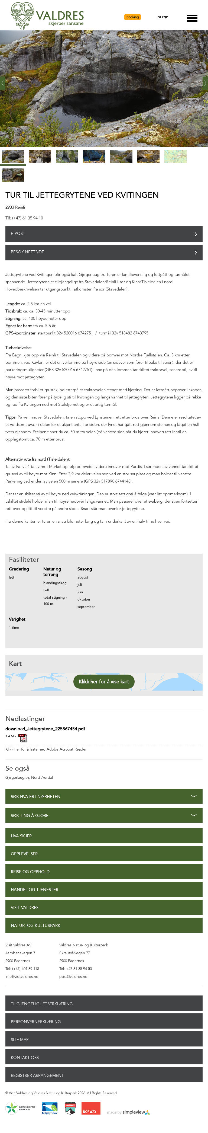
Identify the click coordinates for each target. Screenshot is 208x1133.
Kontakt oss (25, 1057)
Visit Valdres (24, 908)
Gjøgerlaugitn (17, 778)
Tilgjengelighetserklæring (42, 1003)
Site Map (20, 1039)
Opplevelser (24, 854)
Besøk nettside (27, 252)
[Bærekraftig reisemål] (20, 1108)
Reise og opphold (30, 872)
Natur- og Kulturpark (35, 926)
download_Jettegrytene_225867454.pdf (45, 729)
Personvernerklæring (36, 1021)
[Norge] (91, 1108)
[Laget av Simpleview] (128, 1112)
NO (160, 17)
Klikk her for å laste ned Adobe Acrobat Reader (46, 749)
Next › (205, 81)
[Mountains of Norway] (70, 1108)
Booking (132, 17)
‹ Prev (2, 81)
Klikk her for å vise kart (104, 682)
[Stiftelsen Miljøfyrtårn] (50, 1108)
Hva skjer (21, 836)
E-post (18, 234)
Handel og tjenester (34, 890)
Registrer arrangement (37, 1075)
